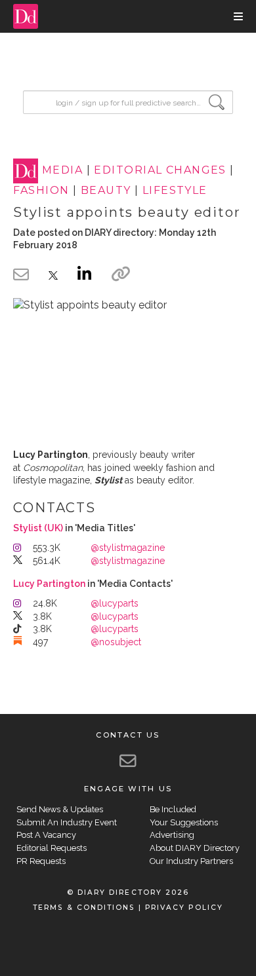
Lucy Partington (49, 583)
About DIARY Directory (195, 848)
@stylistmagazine (128, 547)
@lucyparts (115, 603)
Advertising (172, 835)
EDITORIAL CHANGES (160, 170)
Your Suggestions (184, 822)
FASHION (41, 190)
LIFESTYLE (174, 190)
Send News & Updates (59, 809)
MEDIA (62, 170)
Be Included (173, 809)
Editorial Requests (51, 848)
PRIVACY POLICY (184, 907)
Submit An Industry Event (66, 822)
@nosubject (116, 642)
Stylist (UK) (38, 528)
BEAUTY (106, 190)
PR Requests (41, 861)
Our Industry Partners (191, 861)
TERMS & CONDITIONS (84, 907)
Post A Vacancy (46, 835)
